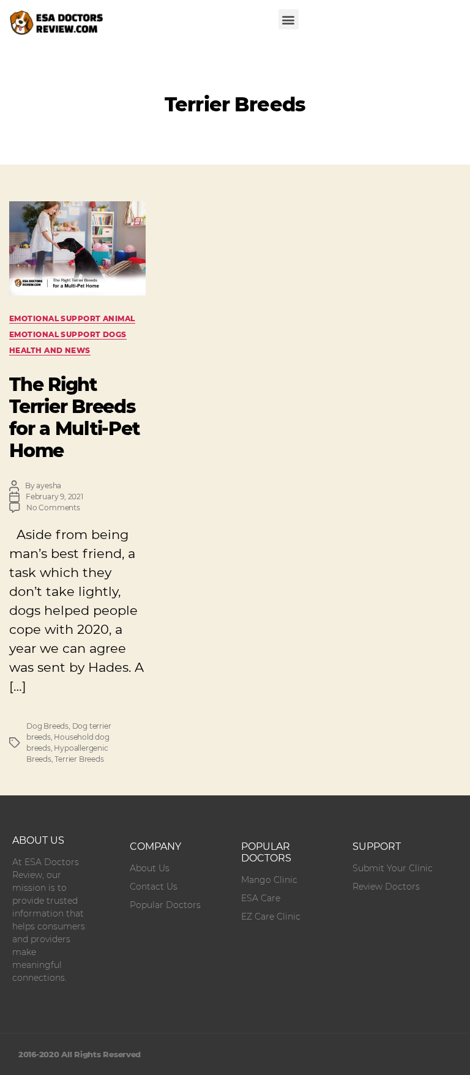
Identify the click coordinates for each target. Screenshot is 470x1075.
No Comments (53, 507)
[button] (288, 19)
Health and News (50, 350)
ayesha (48, 485)
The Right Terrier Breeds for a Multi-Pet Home (74, 417)
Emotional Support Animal (72, 318)
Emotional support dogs (68, 334)
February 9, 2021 (54, 496)
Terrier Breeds (78, 759)
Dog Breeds (47, 726)
